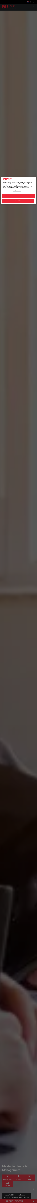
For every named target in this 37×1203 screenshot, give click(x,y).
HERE (18, 187)
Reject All (17, 200)
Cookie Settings (17, 190)
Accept (18, 195)
